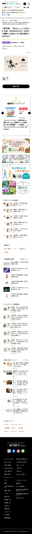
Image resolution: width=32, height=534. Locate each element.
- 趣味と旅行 (7, 474)
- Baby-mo (19, 471)
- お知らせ (6, 505)
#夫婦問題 (6, 428)
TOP (3, 20)
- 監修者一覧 (7, 502)
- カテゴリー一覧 (8, 459)
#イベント (21, 111)
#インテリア (14, 431)
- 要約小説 (6, 496)
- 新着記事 (6, 508)
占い (7, 20)
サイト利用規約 (20, 486)
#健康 (20, 113)
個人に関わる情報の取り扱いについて (22, 490)
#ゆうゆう (21, 431)
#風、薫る (20, 428)
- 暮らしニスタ (20, 465)
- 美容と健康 (7, 465)
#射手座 (22, 42)
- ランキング (7, 511)
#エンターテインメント (16, 424)
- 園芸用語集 (7, 517)
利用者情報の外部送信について (22, 494)
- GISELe (18, 468)
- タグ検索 (6, 514)
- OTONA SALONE (21, 462)
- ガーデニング (8, 477)
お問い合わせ (19, 498)
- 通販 (5, 483)
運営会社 (18, 483)
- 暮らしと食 (7, 462)
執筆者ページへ (24, 259)
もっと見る (25, 360)
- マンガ (6, 493)
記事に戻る (16, 86)
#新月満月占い (15, 42)
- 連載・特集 (7, 490)
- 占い (5, 480)
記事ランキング (8, 7)
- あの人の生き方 (8, 468)
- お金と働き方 (8, 471)
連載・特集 (26, 7)
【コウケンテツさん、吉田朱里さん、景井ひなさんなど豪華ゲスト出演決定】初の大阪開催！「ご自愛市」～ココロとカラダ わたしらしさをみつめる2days (15, 125)
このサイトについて (21, 480)
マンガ (18, 7)
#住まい (6, 431)
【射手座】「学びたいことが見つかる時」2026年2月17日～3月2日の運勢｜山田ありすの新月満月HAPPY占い (16, 23)
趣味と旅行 (23, 108)
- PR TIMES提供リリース (9, 487)
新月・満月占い (14, 20)
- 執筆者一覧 (7, 499)
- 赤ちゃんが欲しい (21, 474)
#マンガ (6, 424)
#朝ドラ (14, 428)
